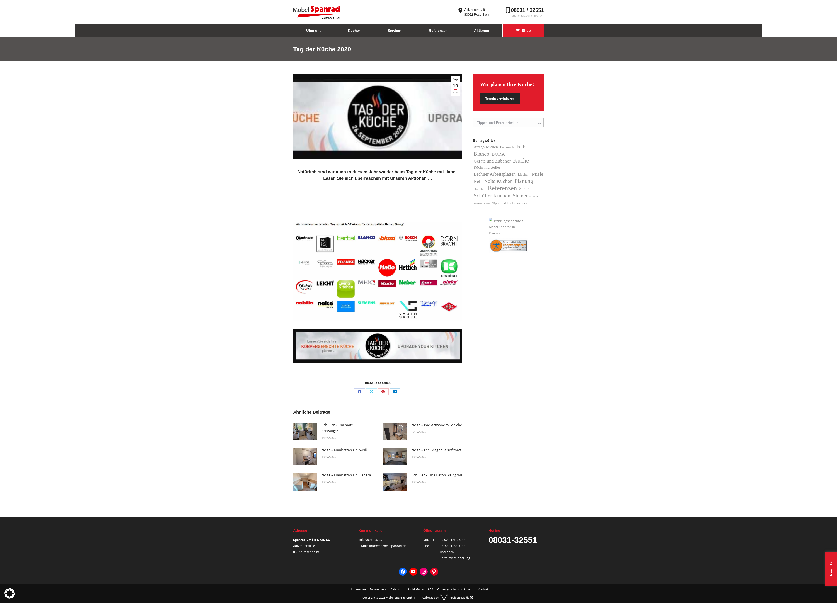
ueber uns (522, 203)
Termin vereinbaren (500, 98)
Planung (524, 181)
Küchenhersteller (487, 167)
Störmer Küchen (482, 203)
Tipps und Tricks (503, 203)
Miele (537, 174)
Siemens (522, 196)
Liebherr (524, 174)
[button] (9, 593)
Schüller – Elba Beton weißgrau (437, 475)
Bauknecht (507, 147)
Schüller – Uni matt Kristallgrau (337, 428)
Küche (521, 161)
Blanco (481, 154)
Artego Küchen (486, 147)
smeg (535, 196)
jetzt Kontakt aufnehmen (525, 15)
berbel (523, 146)
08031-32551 (374, 540)
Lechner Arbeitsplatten (495, 174)
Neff (478, 181)
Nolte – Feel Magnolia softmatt (436, 450)
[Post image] (305, 431)
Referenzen (502, 188)
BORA (498, 154)
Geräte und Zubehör (492, 161)
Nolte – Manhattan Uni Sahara (346, 475)
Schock (525, 188)
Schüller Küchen (492, 195)
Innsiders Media (459, 598)
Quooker (480, 189)
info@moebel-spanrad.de (388, 546)
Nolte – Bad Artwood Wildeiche (437, 425)
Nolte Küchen (498, 181)
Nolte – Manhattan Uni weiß (344, 450)
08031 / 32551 (527, 10)
